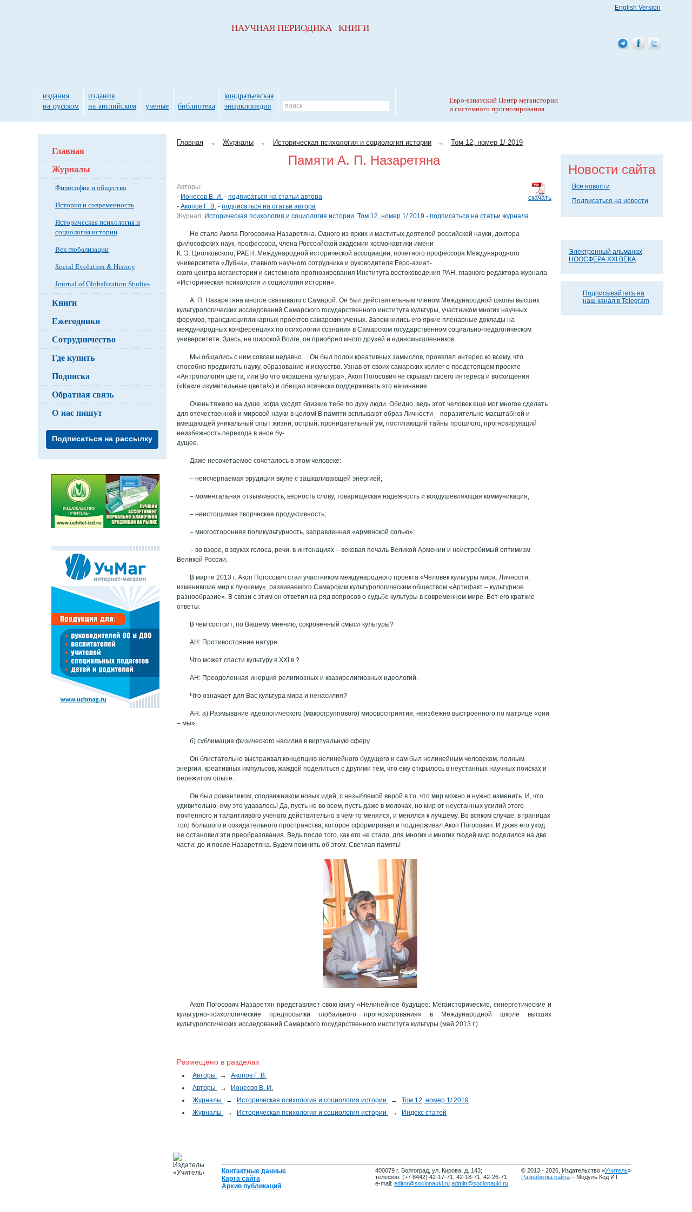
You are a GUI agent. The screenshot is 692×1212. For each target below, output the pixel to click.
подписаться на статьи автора (275, 196)
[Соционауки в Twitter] (654, 44)
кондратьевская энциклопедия (249, 100)
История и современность (94, 205)
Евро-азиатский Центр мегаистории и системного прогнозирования (503, 104)
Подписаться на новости (610, 201)
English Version (638, 7)
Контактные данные (254, 1171)
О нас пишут (77, 412)
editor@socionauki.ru (422, 1183)
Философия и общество (91, 187)
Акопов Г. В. (198, 206)
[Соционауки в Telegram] (622, 44)
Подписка (71, 375)
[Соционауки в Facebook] (638, 44)
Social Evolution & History (95, 266)
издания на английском (112, 100)
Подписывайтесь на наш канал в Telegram (616, 297)
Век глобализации (82, 249)
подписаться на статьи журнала (479, 216)
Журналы (71, 169)
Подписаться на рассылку (102, 438)
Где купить (73, 357)
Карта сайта (241, 1178)
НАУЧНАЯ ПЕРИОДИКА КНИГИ (300, 28)
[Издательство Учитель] (105, 526)
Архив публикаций (251, 1186)
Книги (64, 302)
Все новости (591, 186)
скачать (539, 197)
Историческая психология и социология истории (97, 227)
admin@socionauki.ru (479, 1183)
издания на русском (61, 100)
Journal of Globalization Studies (102, 283)
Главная (68, 150)
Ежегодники (76, 320)
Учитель (616, 1170)
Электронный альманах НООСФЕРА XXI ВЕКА (605, 255)
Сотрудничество (84, 339)
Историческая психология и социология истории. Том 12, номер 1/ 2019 (314, 216)
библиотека (196, 105)
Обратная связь (83, 394)
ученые (157, 105)
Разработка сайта (545, 1177)
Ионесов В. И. (202, 196)
